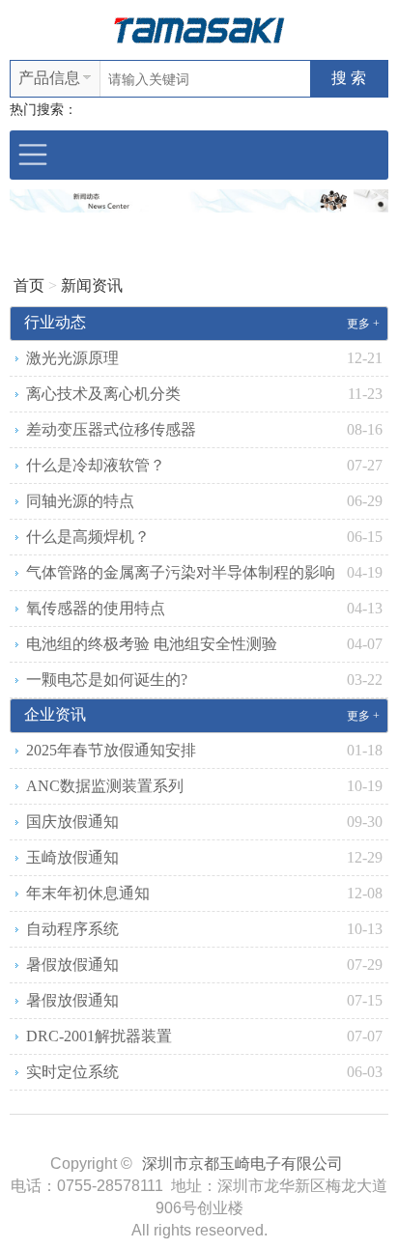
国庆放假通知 (72, 821)
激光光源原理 (72, 358)
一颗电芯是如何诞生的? (106, 679)
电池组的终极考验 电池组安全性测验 (151, 644)
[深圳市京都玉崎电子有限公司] (199, 28)
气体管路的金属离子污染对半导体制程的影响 (180, 572)
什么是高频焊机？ (88, 536)
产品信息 (49, 78)
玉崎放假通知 (72, 857)
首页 (29, 285)
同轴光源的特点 (80, 501)
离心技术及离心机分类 (103, 393)
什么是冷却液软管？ (95, 465)
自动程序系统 (72, 929)
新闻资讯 (92, 285)
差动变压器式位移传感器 (111, 429)
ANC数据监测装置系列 (105, 786)
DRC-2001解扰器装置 (99, 1036)
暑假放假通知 (72, 964)
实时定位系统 (72, 1072)
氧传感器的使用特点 (95, 608)
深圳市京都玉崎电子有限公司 (242, 1163)
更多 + (363, 323)
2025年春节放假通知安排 (111, 750)
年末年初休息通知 (88, 893)
